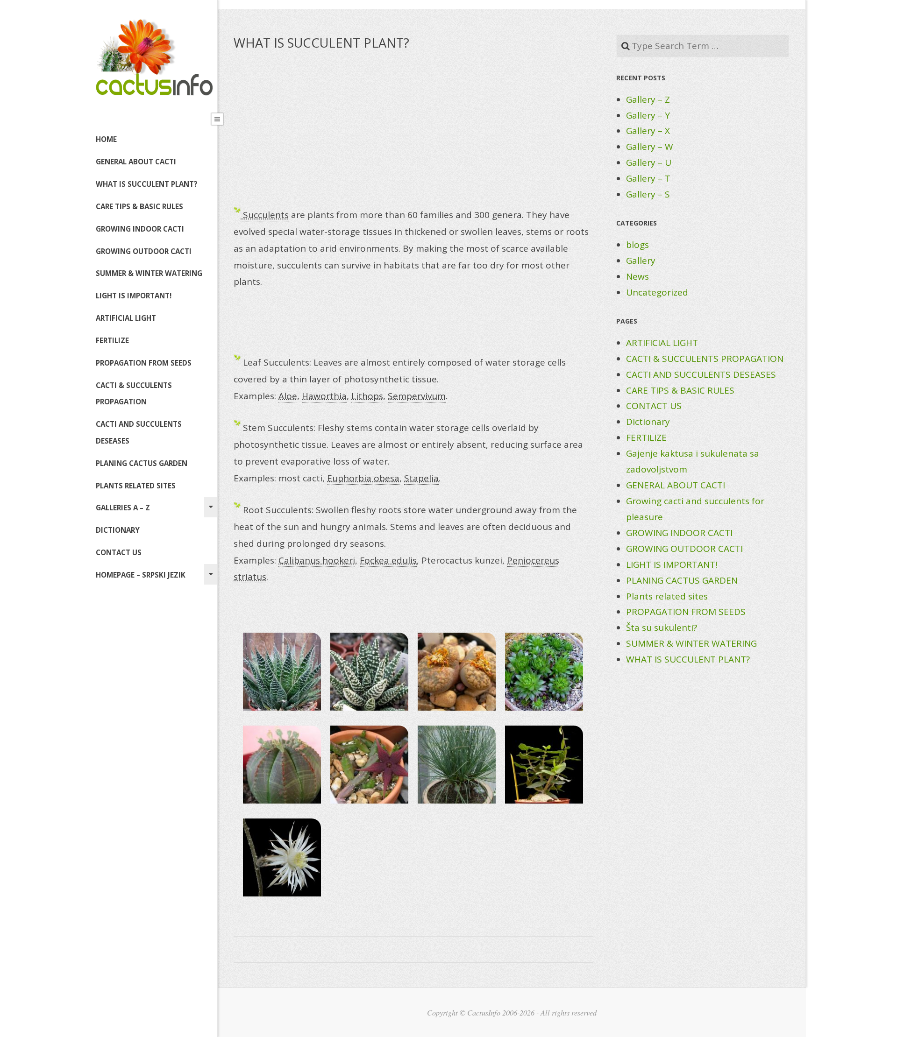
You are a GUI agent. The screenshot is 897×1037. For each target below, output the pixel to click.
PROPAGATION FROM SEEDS (144, 362)
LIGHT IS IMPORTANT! (133, 295)
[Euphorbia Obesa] (282, 765)
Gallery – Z (648, 99)
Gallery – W (649, 147)
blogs (637, 245)
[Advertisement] (413, 136)
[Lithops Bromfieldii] (457, 672)
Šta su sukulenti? (661, 627)
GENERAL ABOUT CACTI (136, 161)
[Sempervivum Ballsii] (544, 672)
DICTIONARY (118, 530)
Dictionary (648, 422)
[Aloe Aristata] (282, 672)
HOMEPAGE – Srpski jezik (140, 574)
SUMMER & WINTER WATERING (149, 273)
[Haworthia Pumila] (369, 672)
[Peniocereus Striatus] (282, 857)
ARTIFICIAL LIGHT (126, 318)
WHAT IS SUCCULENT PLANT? (147, 184)
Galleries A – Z (123, 507)
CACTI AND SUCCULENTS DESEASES (139, 432)
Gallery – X (648, 131)
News (637, 276)
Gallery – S (648, 194)
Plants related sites (136, 485)
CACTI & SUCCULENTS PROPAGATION (134, 394)
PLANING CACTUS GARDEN (141, 463)
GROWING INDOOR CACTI (140, 228)
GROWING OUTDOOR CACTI (144, 251)
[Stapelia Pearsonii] (369, 765)
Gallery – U (648, 162)
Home (106, 139)
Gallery (640, 260)
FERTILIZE (112, 340)
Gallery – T (648, 178)
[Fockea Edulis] (544, 765)
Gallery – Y (648, 115)
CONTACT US (119, 552)
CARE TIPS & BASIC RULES (139, 206)
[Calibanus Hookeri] (457, 765)
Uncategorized (657, 292)
